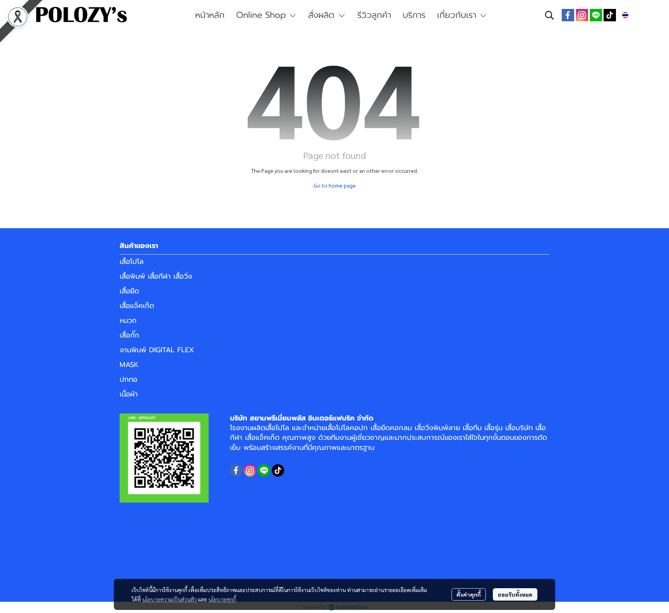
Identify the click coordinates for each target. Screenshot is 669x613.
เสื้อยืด (129, 291)
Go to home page (335, 185)
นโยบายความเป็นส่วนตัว (169, 599)
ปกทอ (128, 379)
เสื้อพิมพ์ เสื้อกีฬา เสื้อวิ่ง (156, 276)
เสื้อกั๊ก (129, 335)
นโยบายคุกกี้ (222, 599)
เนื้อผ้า (129, 394)
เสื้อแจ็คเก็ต (137, 305)
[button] (549, 15)
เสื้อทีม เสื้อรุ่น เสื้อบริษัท (498, 427)
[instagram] (582, 15)
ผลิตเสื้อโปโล (270, 427)
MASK (129, 364)
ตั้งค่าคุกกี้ (468, 594)
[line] (596, 15)
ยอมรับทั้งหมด (515, 594)
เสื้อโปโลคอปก (347, 427)
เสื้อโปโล (132, 261)
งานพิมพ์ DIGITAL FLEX (157, 349)
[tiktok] (610, 15)
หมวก (128, 320)
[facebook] (568, 15)
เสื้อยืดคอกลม (391, 427)
